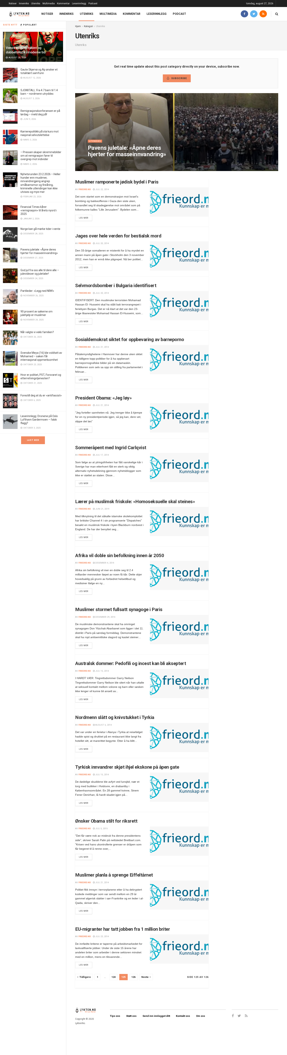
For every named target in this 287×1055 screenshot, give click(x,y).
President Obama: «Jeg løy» (103, 398)
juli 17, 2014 (102, 455)
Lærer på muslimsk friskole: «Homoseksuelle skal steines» (135, 501)
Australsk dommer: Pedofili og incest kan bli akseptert (130, 663)
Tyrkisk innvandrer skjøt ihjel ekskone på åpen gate (127, 767)
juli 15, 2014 (102, 671)
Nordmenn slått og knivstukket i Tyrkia (114, 717)
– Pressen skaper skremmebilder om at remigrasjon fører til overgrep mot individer (40, 156)
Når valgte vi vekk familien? (37, 332)
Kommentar (63, 3)
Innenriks (24, 3)
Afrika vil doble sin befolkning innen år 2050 (119, 555)
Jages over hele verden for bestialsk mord (118, 236)
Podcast (92, 3)
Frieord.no (84, 189)
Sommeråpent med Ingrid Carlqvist (110, 447)
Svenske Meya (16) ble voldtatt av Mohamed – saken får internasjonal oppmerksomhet (41, 356)
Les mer (83, 218)
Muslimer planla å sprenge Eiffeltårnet (114, 875)
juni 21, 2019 (102, 509)
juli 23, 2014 (102, 936)
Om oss (200, 1015)
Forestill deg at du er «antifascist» (41, 395)
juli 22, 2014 (102, 189)
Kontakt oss (183, 1015)
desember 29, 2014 (105, 617)
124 (113, 977)
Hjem (78, 26)
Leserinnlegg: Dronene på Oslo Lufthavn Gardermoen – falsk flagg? (39, 420)
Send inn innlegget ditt (156, 1015)
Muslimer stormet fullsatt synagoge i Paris (118, 609)
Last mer (33, 440)
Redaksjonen (99, 162)
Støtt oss (131, 1015)
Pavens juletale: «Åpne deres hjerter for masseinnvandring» (127, 151)
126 (133, 977)
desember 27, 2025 (121, 162)
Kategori (88, 26)
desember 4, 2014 (104, 563)
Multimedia (49, 3)
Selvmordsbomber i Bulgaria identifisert (115, 285)
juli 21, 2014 (102, 347)
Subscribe (179, 78)
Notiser (13, 3)
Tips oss (115, 1015)
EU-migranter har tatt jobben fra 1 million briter (122, 929)
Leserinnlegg (79, 3)
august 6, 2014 (103, 725)
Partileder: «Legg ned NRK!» (37, 290)
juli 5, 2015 (101, 828)
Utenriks (35, 3)
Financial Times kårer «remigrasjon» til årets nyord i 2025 (38, 210)
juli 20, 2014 (102, 243)
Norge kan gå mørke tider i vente (40, 228)
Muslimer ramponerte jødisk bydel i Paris (117, 182)
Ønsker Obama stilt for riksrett (106, 821)
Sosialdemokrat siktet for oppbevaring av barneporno (129, 339)
